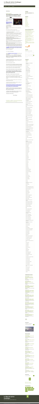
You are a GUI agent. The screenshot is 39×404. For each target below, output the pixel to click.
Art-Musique (27, 81)
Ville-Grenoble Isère (28, 247)
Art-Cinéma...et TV (28, 72)
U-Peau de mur (27, 242)
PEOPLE (27, 185)
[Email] (30, 379)
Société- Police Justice (28, 216)
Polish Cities (26, 30)
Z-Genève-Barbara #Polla (28, 261)
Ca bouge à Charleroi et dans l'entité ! (29, 43)
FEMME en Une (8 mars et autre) (29, 97)
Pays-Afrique (27, 145)
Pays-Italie (27, 163)
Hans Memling (15, 54)
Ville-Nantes (27, 250)
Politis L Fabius (27, 198)
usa (25, 387)
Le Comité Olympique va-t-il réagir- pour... (29, 295)
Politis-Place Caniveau (28, 205)
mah (16, 101)
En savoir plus (29, 403)
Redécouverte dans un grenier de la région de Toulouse (9, 23)
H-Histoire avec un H (20, 100)
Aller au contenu (2, 0)
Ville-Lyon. (27, 248)
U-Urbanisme (27, 244)
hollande (26, 388)
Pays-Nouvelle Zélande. (28, 169)
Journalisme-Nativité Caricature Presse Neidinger (29, 129)
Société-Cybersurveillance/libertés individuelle (29, 220)
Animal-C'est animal (28, 68)
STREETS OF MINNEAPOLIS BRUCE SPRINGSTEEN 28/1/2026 (29, 287)
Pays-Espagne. (27, 157)
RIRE (26, 207)
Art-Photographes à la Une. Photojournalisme (29, 83)
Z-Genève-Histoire (28, 262)
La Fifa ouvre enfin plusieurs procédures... (29, 348)
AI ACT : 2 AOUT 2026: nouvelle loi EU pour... (29, 340)
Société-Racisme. (27, 232)
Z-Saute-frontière (28, 270)
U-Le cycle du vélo (28, 239)
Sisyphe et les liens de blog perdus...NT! (29, 311)
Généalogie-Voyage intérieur (29, 101)
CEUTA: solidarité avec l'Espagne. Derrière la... (29, 344)
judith (15, 101)
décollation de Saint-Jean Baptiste (12, 53)
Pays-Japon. (27, 164)
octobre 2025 (26, 25)
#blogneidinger (29, 387)
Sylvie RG (26, 281)
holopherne (13, 101)
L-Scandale (27, 136)
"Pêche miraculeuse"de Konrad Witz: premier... (29, 278)
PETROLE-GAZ (27, 190)
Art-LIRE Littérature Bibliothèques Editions (29, 79)
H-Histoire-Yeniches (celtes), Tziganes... (29, 118)
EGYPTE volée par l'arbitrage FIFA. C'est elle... (29, 359)
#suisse (29, 388)
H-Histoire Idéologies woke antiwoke (29, 104)
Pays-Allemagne (27, 147)
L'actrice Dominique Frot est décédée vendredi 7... (29, 336)
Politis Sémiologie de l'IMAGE (29, 201)
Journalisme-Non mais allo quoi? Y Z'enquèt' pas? (29, 131)
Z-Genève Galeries (28, 259)
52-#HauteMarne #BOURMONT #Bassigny (29, 63)
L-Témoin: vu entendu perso (29, 137)
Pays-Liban (27, 165)
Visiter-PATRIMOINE (28, 253)
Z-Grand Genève (27, 269)
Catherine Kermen (27, 290)
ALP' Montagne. (27, 67)
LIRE (26, 138)
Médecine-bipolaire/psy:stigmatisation (29, 141)
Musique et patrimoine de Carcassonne (29, 36)
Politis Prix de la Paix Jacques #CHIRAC (29, 200)
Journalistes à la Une (28, 132)
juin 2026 (26, 19)
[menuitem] (5, 6)
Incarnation (30, 30)
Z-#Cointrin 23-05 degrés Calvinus (29, 256)
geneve (11, 101)
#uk (31, 388)
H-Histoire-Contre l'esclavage (29, 114)
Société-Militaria (27, 227)
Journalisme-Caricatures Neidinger (30, 124)
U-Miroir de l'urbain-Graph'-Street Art (29, 241)
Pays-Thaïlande (27, 177)
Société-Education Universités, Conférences (29, 222)
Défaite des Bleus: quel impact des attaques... (29, 363)
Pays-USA (27, 181)
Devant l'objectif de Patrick (30, 32)
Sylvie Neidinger (27, 310)
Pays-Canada (27, 152)
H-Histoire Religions (28, 108)
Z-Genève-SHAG (27, 268)
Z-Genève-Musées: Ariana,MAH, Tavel (29, 265)
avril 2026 (26, 20)
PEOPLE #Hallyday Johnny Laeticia (29, 186)
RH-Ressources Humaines (28, 206)
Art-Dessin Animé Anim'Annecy (29, 76)
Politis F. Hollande (28, 192)
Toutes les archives (27, 26)
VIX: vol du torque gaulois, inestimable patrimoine (29, 355)
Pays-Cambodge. (27, 151)
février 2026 (26, 22)
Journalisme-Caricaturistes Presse (29, 125)
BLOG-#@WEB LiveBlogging (29, 89)
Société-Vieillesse (28, 233)
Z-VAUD (26, 271)
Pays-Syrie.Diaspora (28, 176)
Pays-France (27, 158)
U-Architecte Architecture (28, 238)
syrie (32, 387)
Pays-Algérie (27, 146)
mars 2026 (26, 21)
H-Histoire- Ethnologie (28, 113)
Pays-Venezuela (27, 184)
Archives (9, 6)
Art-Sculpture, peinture (15, 100)
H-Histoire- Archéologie (28, 112)
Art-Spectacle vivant (28, 88)
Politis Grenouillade (28, 196)
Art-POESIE (27, 84)
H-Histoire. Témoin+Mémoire (29, 119)
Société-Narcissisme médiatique (29, 228)
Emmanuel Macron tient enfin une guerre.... (29, 303)
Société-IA (27, 226)
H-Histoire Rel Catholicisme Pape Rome (29, 106)
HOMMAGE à (27, 120)
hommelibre (27, 314)
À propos (13, 6)
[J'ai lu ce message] (38, 403)
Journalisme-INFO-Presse (28, 126)
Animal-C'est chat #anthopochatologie (28, 70)
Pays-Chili (27, 153)
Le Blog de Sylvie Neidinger (12, 2)
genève (33, 388)
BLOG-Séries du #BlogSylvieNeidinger (28, 91)
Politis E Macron (27, 191)
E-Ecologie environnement (29, 92)
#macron (26, 391)
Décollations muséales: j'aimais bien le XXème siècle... (13, 15)
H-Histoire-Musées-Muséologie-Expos (29, 116)
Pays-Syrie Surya (27, 175)
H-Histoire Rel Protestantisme (29, 107)
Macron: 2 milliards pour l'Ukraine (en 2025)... (28, 352)
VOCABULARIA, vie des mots (29, 254)
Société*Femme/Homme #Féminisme (28, 212)
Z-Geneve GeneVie (28, 260)
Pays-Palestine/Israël (28, 170)
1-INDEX (27, 60)
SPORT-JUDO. (27, 234)
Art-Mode (27, 80)
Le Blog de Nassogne (29, 38)
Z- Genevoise (27, 255)
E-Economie (27, 93)
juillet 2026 (26, 18)
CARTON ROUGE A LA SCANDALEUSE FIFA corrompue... (29, 367)
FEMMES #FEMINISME (28, 98)
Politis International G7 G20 (29, 197)
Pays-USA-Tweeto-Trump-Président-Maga (29, 182)
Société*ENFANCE (28, 211)
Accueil (5, 6)
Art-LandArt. (27, 77)
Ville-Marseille (27, 249)
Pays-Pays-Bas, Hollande (28, 171)
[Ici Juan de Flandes (7, 54)
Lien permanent (8, 100)
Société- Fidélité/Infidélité (28, 215)
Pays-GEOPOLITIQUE (28, 159)
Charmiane (26, 306)
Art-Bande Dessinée (28, 71)
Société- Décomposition (28, 214)
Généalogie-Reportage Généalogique (28, 100)
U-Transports (27, 243)
